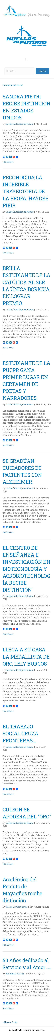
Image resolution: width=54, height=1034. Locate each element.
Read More (8, 161)
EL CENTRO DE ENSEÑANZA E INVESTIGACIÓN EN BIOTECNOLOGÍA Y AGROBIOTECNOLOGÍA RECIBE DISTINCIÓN (26, 569)
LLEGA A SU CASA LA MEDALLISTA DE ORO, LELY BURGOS (26, 656)
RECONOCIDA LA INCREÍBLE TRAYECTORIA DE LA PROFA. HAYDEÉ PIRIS (25, 191)
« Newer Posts (10, 1022)
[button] (42, 71)
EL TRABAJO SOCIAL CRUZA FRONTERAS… (20, 733)
